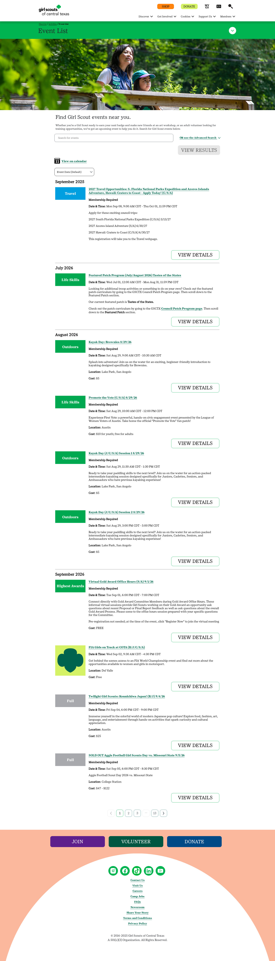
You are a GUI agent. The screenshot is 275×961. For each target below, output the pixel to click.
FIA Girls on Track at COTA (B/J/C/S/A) (117, 647)
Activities (53, 24)
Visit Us (137, 885)
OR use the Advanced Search (198, 137)
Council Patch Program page (181, 308)
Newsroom (137, 907)
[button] (207, 7)
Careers (138, 890)
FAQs (137, 901)
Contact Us (137, 880)
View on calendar (74, 161)
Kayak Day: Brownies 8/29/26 (110, 342)
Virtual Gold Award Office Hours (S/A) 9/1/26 (121, 581)
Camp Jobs (137, 896)
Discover (43, 24)
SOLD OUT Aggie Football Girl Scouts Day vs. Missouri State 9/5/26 (137, 755)
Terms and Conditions (137, 918)
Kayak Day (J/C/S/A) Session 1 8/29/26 (116, 453)
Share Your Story (138, 912)
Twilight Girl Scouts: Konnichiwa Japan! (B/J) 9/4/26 (127, 696)
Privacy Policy (137, 923)
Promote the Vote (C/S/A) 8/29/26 (113, 397)
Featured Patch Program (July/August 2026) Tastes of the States (135, 275)
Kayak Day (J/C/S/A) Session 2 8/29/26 (117, 512)
